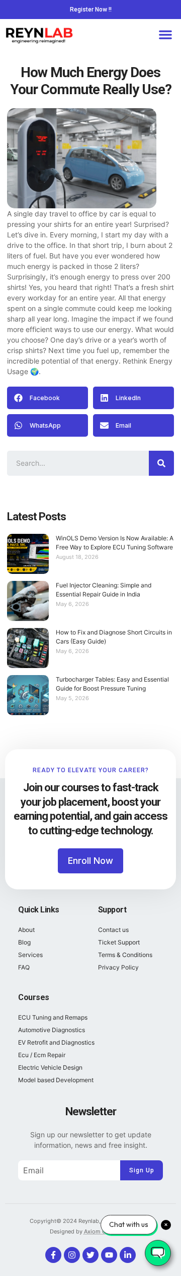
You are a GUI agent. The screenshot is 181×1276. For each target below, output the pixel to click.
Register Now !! (91, 9)
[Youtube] (109, 1255)
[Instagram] (72, 1255)
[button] (165, 34)
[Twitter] (90, 1255)
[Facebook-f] (53, 1255)
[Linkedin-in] (128, 1255)
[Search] (161, 463)
